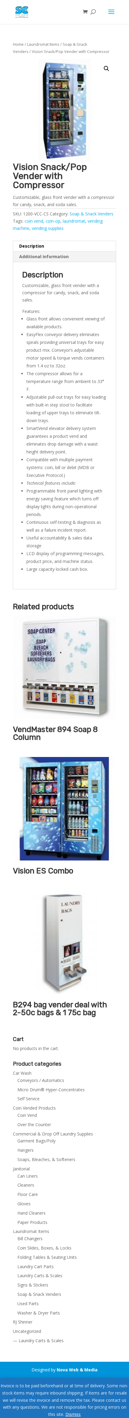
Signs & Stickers (32, 1285)
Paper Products (32, 1222)
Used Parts (28, 1303)
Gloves (24, 1203)
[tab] (64, 246)
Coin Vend (27, 1115)
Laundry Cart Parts (35, 1266)
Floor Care (27, 1194)
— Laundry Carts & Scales (38, 1340)
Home (18, 44)
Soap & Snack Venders (91, 214)
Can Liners (27, 1176)
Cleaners (25, 1185)
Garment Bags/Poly (36, 1141)
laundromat (74, 221)
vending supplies (48, 228)
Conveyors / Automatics (40, 1080)
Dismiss (73, 1414)
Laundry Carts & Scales (39, 1275)
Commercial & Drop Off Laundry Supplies (53, 1134)
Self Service (28, 1098)
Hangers (25, 1150)
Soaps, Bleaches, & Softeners (46, 1159)
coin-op (53, 221)
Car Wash (22, 1073)
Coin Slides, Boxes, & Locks (44, 1248)
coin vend (34, 221)
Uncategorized (27, 1331)
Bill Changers (30, 1238)
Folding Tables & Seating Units (47, 1257)
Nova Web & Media (77, 1370)
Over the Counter (34, 1124)
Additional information (44, 256)
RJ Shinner (22, 1322)
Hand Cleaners (31, 1213)
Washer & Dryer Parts (38, 1313)
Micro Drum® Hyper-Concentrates (51, 1089)
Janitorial (21, 1169)
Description (31, 246)
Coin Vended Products (34, 1108)
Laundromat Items (43, 44)
